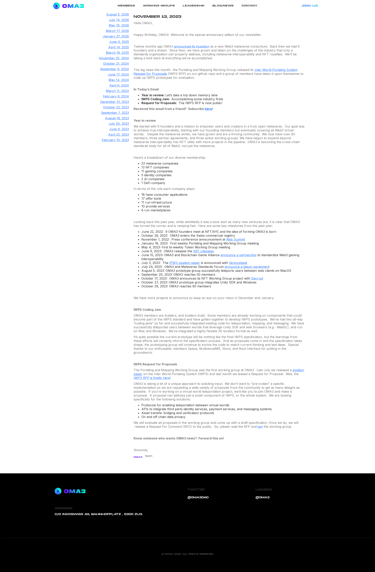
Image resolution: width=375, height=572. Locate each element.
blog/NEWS (223, 5)
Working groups (159, 5)
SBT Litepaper (203, 251)
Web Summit (235, 239)
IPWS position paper (184, 263)
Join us (310, 5)
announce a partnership (238, 255)
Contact (249, 5)
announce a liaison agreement (247, 267)
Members (126, 5)
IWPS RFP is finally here (152, 378)
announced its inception (191, 46)
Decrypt (257, 278)
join (260, 427)
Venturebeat (238, 263)
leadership (194, 5)
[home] (72, 6)
